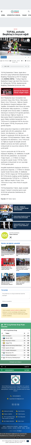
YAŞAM (24, 15)
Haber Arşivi (21, 421)
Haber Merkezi (5, 60)
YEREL (23, 428)
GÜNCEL (9, 428)
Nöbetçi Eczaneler (8, 411)
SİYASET (25, 426)
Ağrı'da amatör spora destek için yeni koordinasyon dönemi (7, 283)
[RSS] (18, 404)
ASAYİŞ (14, 428)
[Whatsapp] (15, 404)
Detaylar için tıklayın (15, 362)
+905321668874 (16, 396)
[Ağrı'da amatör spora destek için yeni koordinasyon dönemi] (8, 277)
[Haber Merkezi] (4, 235)
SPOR (15, 29)
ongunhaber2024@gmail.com (16, 398)
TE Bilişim (19, 430)
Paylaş (4, 57)
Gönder (4, 305)
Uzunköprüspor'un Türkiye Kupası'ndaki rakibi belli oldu (6, 268)
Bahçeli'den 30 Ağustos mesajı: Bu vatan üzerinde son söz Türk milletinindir (15, 442)
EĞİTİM (19, 428)
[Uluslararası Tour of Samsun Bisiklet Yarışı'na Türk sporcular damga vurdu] (23, 262)
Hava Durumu (21, 411)
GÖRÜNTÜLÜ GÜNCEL (13, 15)
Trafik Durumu (21, 414)
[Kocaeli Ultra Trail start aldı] (23, 249)
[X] (13, 404)
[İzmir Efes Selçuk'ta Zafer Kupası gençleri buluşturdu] (23, 277)
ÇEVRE (28, 428)
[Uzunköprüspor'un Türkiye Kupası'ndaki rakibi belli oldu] (8, 262)
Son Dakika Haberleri (9, 421)
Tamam (17, 437)
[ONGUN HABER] (14, 11)
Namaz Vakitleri (8, 414)
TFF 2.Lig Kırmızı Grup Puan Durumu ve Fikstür (8, 417)
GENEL (3, 15)
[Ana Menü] (1, 11)
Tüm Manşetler (21, 416)
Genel (4, 426)
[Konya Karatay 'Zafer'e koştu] (8, 249)
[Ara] (28, 12)
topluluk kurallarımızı (15, 310)
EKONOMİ (4, 428)
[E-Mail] (10, 237)
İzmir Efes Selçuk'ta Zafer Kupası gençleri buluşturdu (23, 283)
